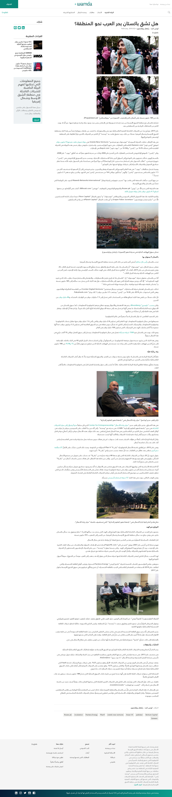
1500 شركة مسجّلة (126, 332)
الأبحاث (99, 12)
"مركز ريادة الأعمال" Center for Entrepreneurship (109, 425)
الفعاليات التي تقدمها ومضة (79, 757)
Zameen (154, 718)
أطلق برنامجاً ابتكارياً (56, 761)
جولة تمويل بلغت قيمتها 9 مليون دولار (71, 142)
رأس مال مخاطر (141, 262)
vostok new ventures (115, 714)
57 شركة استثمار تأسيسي (118, 477)
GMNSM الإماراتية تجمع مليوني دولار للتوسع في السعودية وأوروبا (23, 55)
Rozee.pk (68, 714)
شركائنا (112, 757)
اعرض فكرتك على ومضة (54, 766)
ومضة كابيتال (82, 12)
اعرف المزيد (138, 784)
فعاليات (91, 12)
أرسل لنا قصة (58, 748)
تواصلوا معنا (154, 4)
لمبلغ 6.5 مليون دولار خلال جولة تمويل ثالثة (141, 191)
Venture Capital (151, 714)
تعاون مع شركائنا (57, 757)
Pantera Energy (91, 714)
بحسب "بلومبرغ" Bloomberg (142, 305)
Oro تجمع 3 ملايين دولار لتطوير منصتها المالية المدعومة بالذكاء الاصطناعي (23, 45)
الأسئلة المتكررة (109, 752)
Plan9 (102, 714)
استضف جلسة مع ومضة (54, 752)
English (5, 12)
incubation (78, 714)
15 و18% (69, 343)
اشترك (9, 4)
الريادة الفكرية (109, 12)
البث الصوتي (84, 748)
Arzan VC (129, 714)
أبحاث (87, 752)
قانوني (112, 761)
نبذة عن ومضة (165, 4)
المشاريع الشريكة (69, 12)
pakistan (139, 714)
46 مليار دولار (64, 297)
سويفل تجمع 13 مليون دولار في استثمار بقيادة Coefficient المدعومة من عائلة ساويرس (23, 67)
